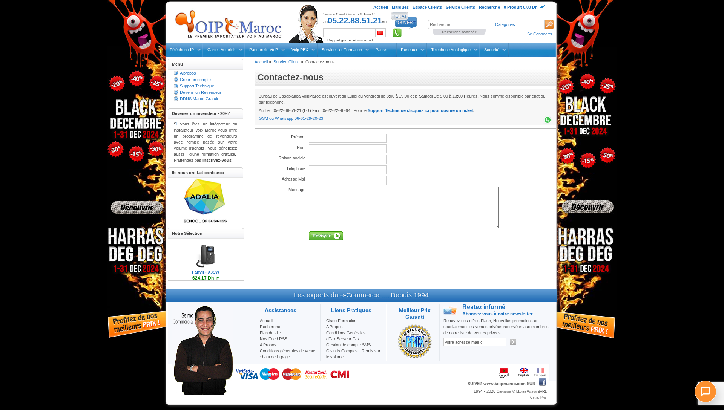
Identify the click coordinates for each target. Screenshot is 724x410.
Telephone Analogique (451, 49)
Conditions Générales (346, 332)
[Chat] (705, 391)
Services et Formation (342, 49)
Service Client (286, 62)
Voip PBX (299, 49)
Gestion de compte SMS (348, 345)
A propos (188, 73)
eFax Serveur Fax (343, 339)
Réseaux (409, 49)
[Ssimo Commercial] (202, 393)
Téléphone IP (182, 49)
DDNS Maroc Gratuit (199, 98)
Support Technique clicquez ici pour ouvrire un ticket (420, 110)
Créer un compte (195, 79)
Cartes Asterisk (221, 49)
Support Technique (197, 86)
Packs (381, 49)
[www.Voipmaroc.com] (228, 22)
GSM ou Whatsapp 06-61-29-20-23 (291, 118)
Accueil (261, 62)
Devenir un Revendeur (200, 92)
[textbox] (460, 24)
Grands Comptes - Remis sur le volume (353, 354)
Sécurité (491, 49)
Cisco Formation (341, 320)
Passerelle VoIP (263, 49)
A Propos (334, 326)
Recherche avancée (459, 32)
